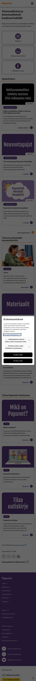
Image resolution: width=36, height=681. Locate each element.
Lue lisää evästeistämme (11, 334)
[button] (29, 341)
